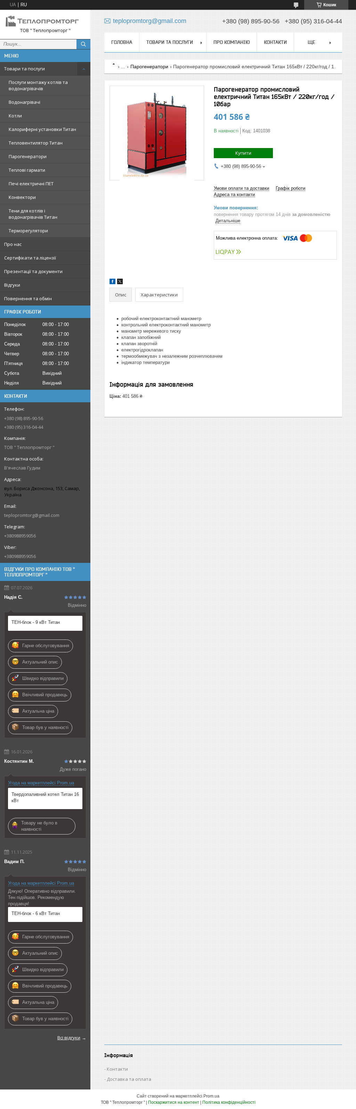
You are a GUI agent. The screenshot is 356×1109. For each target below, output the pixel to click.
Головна (121, 42)
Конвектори (22, 197)
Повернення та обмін (28, 298)
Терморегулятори (28, 230)
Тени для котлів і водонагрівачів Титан (33, 214)
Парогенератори (28, 156)
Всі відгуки (68, 1037)
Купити (243, 153)
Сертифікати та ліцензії (30, 258)
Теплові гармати (27, 170)
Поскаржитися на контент (173, 1102)
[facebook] (112, 282)
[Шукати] (83, 44)
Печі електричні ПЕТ (31, 183)
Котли (15, 116)
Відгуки (12, 285)
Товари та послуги (24, 68)
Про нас (13, 244)
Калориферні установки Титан (42, 129)
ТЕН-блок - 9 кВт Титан (35, 622)
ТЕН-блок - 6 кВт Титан (35, 913)
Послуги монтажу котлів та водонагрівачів (38, 85)
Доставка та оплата (129, 1079)
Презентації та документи (33, 271)
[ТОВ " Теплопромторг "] (45, 21)
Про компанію (231, 42)
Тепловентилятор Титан (36, 143)
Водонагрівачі (24, 102)
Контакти (275, 42)
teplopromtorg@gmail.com (31, 515)
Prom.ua (211, 1096)
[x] (120, 282)
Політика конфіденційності (229, 1102)
